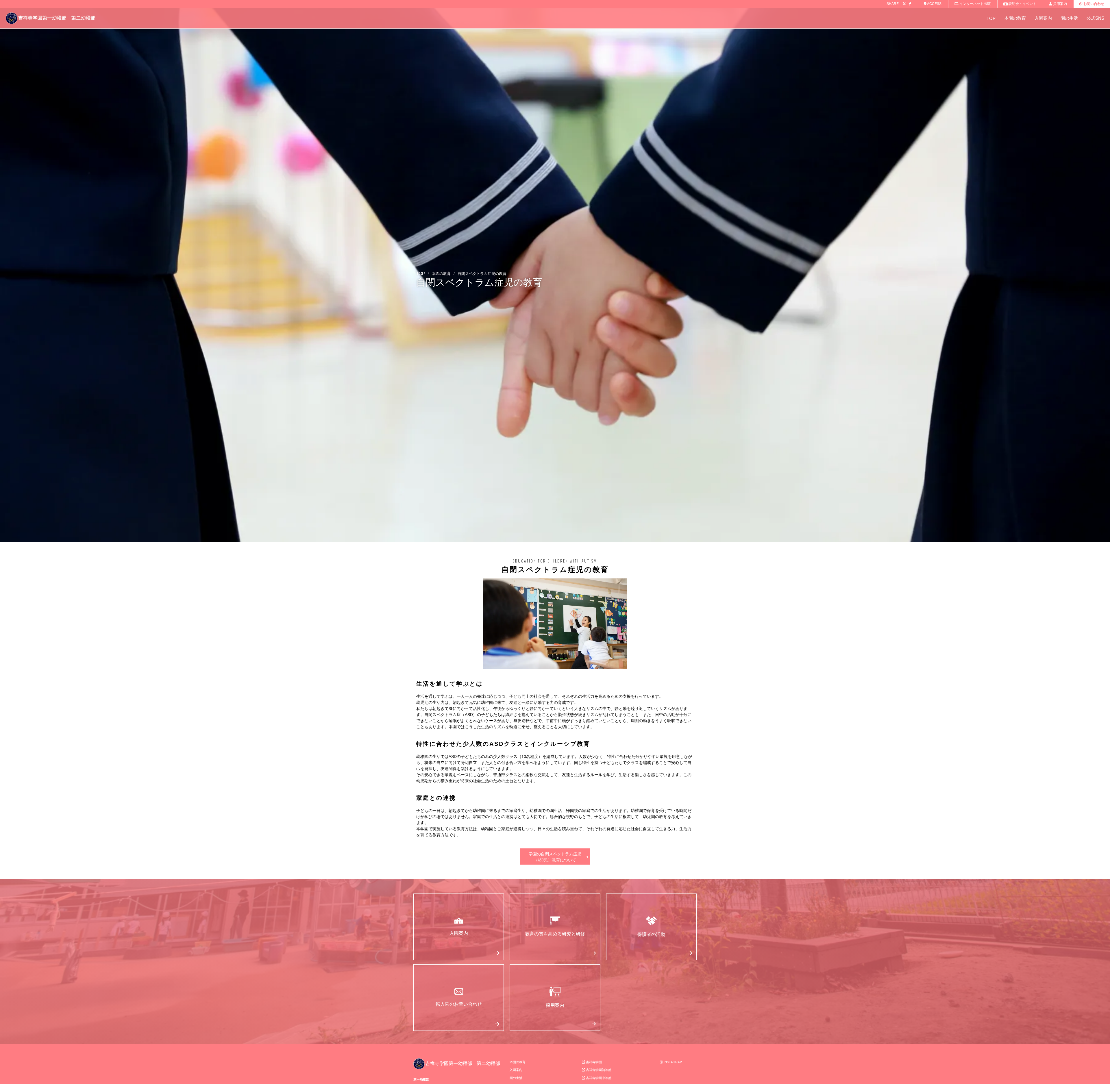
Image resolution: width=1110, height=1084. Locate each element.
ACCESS (933, 4)
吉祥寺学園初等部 (598, 1070)
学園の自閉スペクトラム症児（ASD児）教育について (555, 856)
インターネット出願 (975, 4)
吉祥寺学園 (593, 1062)
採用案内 (1059, 4)
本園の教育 (1015, 18)
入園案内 (1043, 18)
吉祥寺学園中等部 (598, 1078)
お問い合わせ (1093, 4)
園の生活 (1069, 18)
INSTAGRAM (672, 1062)
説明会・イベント (1022, 4)
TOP (991, 18)
